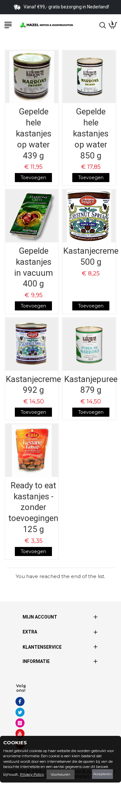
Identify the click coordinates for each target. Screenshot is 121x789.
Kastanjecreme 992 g (33, 384)
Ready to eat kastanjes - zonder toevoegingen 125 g (33, 507)
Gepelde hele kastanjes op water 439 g (33, 133)
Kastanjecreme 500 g (90, 256)
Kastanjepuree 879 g (90, 384)
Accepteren (102, 774)
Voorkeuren (60, 774)
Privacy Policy (32, 774)
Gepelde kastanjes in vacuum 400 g (33, 267)
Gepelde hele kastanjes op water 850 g (90, 133)
